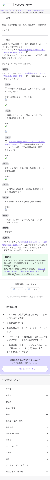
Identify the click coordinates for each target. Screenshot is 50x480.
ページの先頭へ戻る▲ (10, 380)
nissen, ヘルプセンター (7, 10)
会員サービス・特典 (24, 10)
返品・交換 (10, 408)
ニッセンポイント (13, 446)
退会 (8, 459)
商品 (8, 414)
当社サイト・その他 (14, 471)
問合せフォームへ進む (27, 369)
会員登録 (9, 427)
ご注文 (8, 389)
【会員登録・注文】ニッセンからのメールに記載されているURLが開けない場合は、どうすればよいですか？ (27, 348)
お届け (8, 402)
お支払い (9, 395)
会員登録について (15, 323)
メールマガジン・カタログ (17, 465)
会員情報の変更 (38, 10)
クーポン (9, 452)
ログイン (9, 440)
